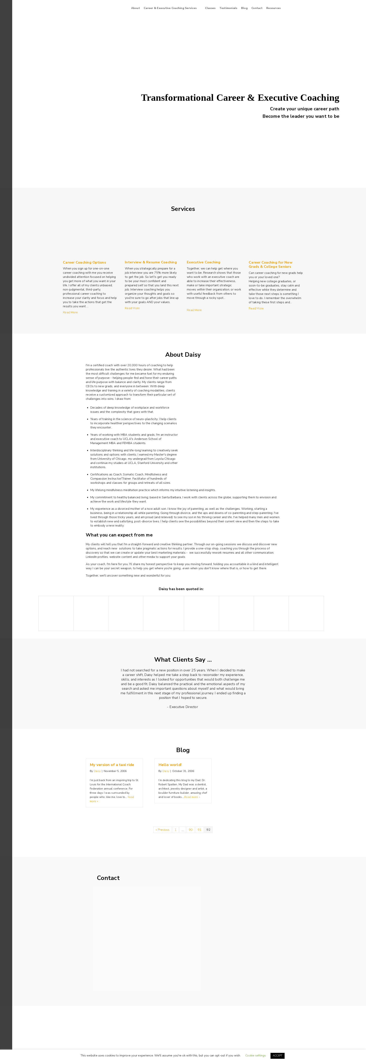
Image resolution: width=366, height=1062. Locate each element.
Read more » (192, 797)
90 (191, 830)
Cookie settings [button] (255, 1055)
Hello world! (170, 764)
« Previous (163, 830)
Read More (70, 312)
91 (200, 830)
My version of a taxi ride (112, 764)
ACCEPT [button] (278, 1055)
